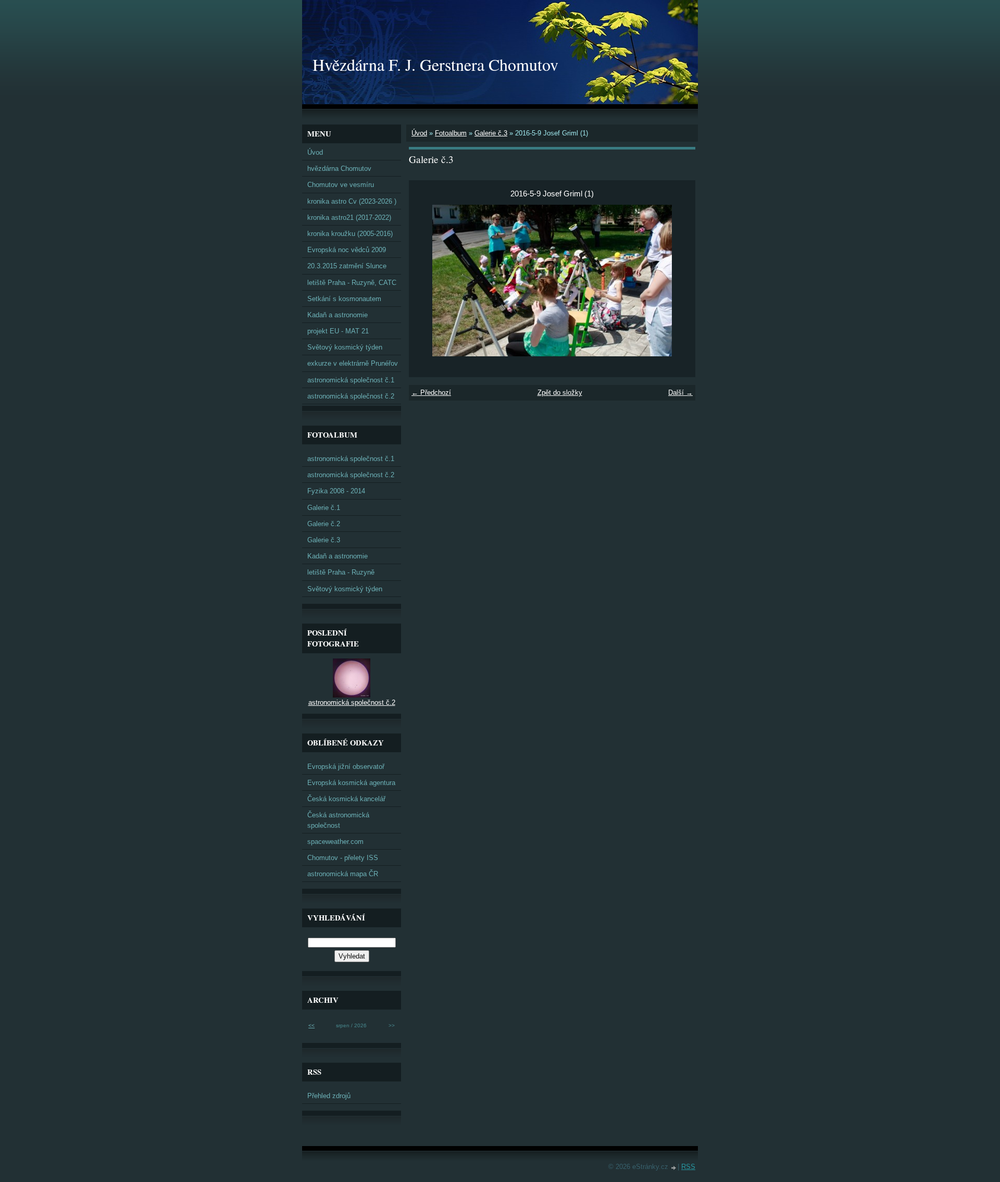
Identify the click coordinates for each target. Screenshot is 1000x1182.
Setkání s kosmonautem (344, 299)
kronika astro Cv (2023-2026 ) (351, 201)
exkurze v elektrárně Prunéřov (352, 363)
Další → (680, 392)
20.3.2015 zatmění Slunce (346, 266)
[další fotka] (678, 280)
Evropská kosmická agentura (351, 783)
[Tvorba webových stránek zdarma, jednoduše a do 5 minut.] (674, 1167)
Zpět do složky (560, 392)
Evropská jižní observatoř (345, 766)
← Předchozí (431, 392)
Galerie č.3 (490, 133)
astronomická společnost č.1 (350, 380)
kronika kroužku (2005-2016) (350, 234)
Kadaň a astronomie (337, 315)
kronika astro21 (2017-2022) (349, 217)
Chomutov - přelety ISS (342, 858)
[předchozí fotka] (426, 280)
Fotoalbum (451, 133)
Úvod (419, 133)
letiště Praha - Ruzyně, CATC (351, 283)
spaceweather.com (335, 841)
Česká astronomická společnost (338, 820)
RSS (688, 1167)
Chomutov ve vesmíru (340, 185)
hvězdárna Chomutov (339, 168)
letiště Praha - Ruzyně (340, 572)
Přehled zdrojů (329, 1096)
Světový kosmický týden (344, 347)
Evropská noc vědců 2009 (346, 250)
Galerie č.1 (323, 508)
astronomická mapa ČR (342, 874)
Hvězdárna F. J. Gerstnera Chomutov (435, 64)
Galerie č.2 (323, 524)
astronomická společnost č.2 (350, 396)
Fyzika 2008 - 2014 (336, 491)
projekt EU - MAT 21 (338, 331)
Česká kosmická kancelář (346, 799)
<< (311, 1025)
